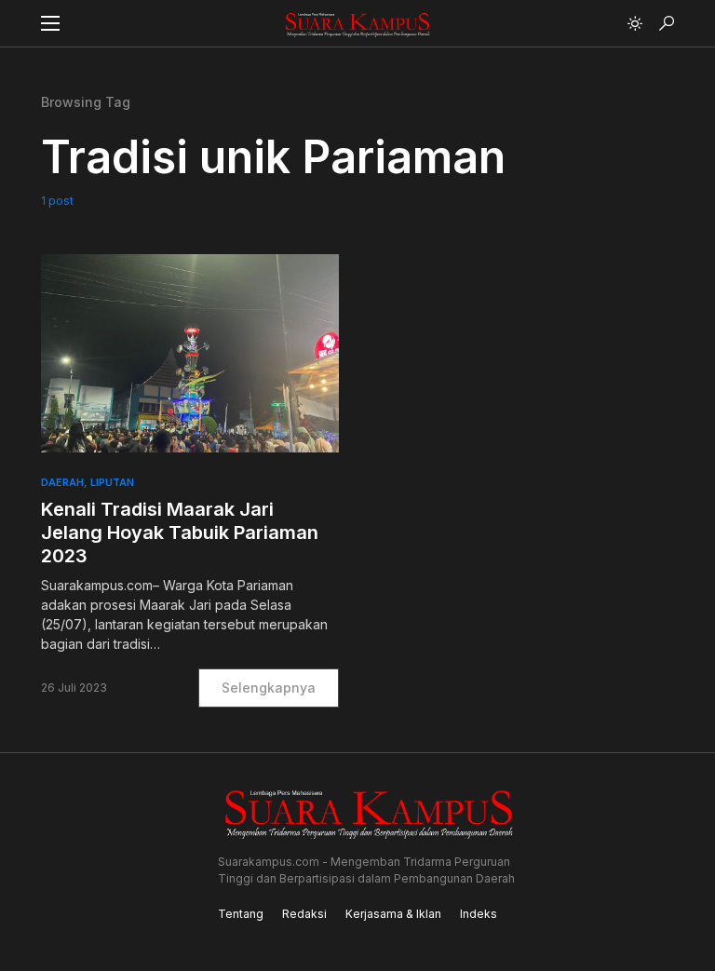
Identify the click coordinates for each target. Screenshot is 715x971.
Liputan (112, 482)
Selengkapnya (269, 687)
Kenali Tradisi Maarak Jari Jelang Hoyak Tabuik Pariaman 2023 (179, 532)
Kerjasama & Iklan (393, 914)
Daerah (62, 482)
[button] (50, 23)
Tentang (240, 914)
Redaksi (304, 914)
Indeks (478, 914)
